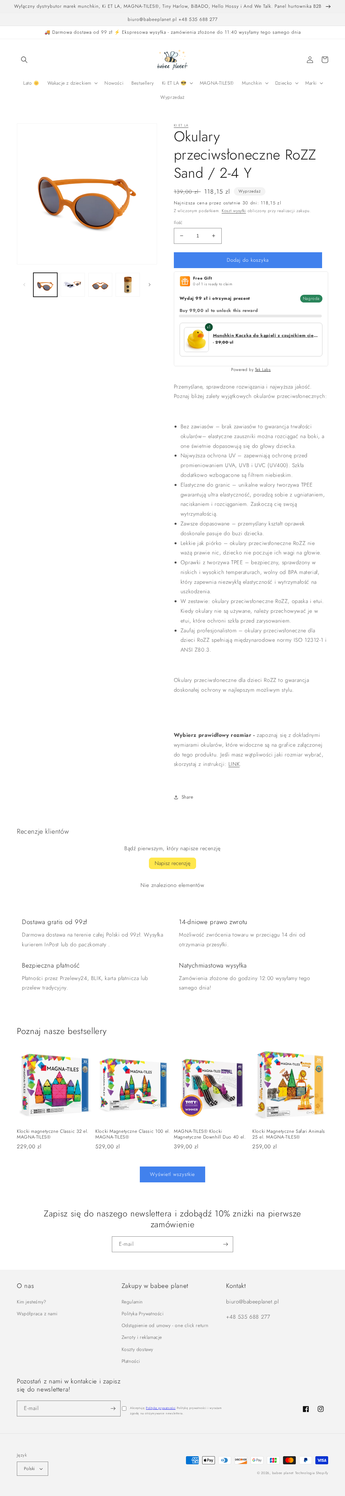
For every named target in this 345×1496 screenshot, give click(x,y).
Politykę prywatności (161, 1408)
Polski (29, 1468)
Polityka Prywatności (143, 1313)
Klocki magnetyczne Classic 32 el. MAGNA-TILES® (53, 1134)
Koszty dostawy (137, 1349)
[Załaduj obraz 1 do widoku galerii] (45, 285)
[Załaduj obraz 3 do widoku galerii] (100, 285)
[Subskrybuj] (225, 1244)
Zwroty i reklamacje (142, 1337)
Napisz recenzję (172, 863)
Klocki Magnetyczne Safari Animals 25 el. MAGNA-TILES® (288, 1134)
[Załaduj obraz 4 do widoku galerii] (127, 285)
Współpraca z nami (37, 1313)
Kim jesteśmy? (31, 1301)
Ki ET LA (181, 125)
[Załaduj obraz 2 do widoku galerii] (73, 285)
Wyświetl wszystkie (172, 1174)
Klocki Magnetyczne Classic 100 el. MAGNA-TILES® (132, 1134)
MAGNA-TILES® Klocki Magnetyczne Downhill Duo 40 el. (210, 1134)
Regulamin (132, 1301)
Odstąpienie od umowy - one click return (165, 1325)
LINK (234, 764)
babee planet (282, 1472)
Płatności (131, 1361)
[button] (24, 59)
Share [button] (187, 797)
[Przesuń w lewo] (24, 284)
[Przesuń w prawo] (149, 284)
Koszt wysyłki (234, 211)
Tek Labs (263, 370)
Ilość (178, 222)
